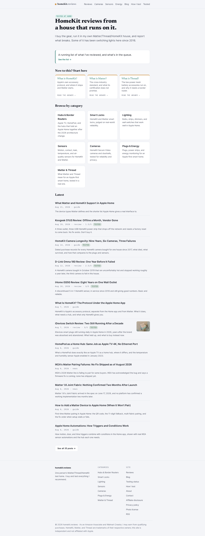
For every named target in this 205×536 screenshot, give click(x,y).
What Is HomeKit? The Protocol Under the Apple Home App (90, 302)
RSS (128, 514)
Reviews (88, 4)
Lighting (101, 481)
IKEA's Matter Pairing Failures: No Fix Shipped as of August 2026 (93, 364)
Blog (127, 4)
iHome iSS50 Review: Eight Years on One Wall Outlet (86, 282)
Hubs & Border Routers (108, 472)
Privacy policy (132, 505)
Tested (146, 4)
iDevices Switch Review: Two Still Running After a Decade (89, 323)
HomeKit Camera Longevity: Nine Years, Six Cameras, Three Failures (95, 240)
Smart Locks (103, 477)
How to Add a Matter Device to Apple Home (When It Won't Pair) (93, 405)
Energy (118, 4)
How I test (136, 4)
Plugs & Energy (105, 495)
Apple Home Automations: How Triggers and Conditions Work (92, 425)
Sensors (109, 4)
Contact (129, 495)
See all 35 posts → (66, 448)
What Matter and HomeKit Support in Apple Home (84, 203)
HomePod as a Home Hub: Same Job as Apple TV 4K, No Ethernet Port (96, 344)
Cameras (98, 4)
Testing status (132, 481)
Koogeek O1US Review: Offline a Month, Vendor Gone (86, 220)
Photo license (132, 509)
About (129, 491)
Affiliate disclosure (134, 500)
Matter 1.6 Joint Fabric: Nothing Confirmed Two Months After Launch (96, 384)
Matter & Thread (105, 500)
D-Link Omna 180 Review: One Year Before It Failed (85, 261)
